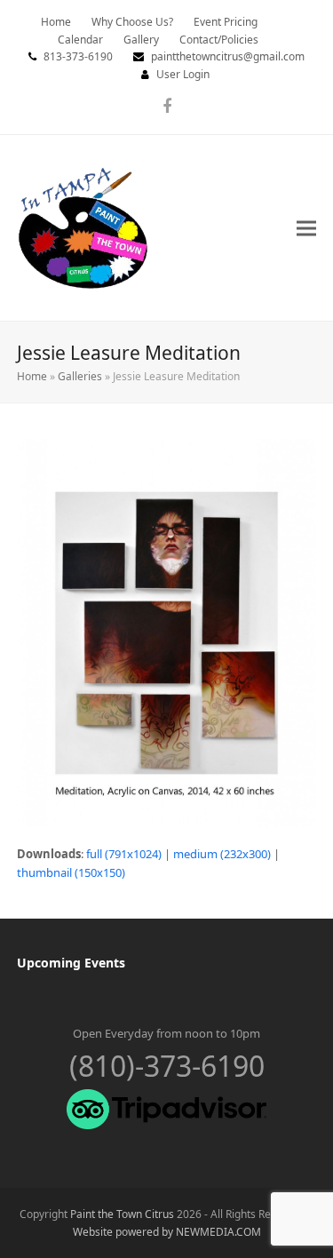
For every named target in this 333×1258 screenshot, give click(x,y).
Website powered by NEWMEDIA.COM (167, 1231)
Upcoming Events (71, 962)
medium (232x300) (222, 854)
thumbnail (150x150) (71, 872)
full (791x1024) (124, 854)
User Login (183, 74)
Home (32, 376)
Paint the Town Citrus (122, 1214)
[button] (306, 227)
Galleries (80, 376)
